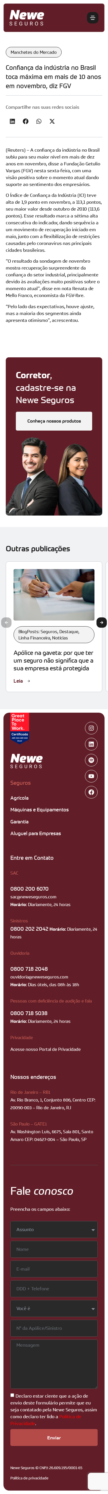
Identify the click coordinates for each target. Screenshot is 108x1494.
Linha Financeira (34, 638)
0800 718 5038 (29, 1013)
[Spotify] (91, 760)
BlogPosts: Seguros (37, 631)
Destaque (68, 631)
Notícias (60, 638)
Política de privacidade (29, 1478)
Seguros (20, 782)
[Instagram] (91, 728)
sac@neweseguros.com (33, 896)
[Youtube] (91, 776)
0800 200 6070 (29, 888)
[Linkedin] (91, 744)
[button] (12, 121)
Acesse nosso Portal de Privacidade (45, 1049)
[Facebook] (91, 792)
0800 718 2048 (29, 968)
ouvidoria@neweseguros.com (39, 977)
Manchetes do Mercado (34, 52)
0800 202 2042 (29, 928)
